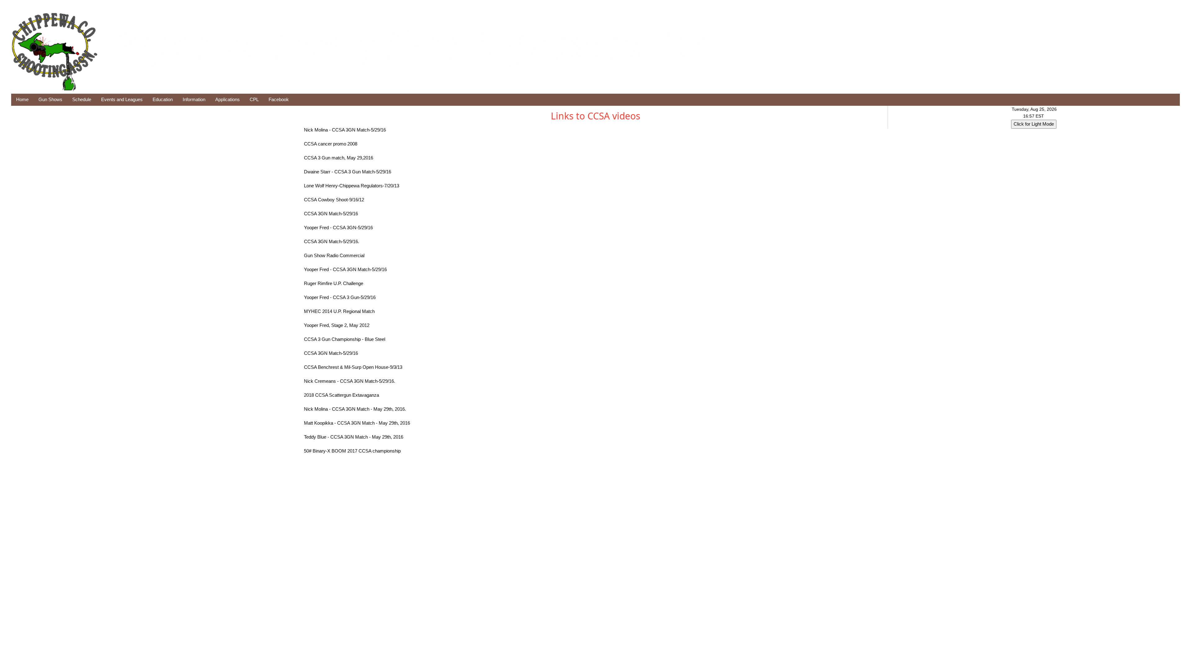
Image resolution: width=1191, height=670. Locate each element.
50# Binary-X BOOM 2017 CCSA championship (352, 450)
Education (163, 99)
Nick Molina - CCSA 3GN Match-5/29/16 (345, 129)
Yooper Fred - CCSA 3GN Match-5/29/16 (345, 269)
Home (22, 99)
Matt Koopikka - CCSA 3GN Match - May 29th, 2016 (357, 423)
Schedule (81, 99)
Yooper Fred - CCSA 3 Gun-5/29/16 (340, 297)
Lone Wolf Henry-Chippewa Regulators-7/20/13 (351, 185)
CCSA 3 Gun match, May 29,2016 (338, 157)
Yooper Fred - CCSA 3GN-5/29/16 (338, 227)
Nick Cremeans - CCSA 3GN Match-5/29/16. (349, 381)
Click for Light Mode (1034, 124)
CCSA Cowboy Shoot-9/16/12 (334, 199)
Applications (227, 99)
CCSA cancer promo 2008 (330, 143)
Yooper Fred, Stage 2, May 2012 (336, 325)
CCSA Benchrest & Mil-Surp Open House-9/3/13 (353, 367)
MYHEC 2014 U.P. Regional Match (339, 311)
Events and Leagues (122, 99)
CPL (254, 99)
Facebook (279, 99)
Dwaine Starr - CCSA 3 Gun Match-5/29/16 (347, 171)
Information (194, 99)
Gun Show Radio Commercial (334, 255)
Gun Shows (50, 99)
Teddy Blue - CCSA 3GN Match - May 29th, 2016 (353, 437)
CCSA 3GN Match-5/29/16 (331, 213)
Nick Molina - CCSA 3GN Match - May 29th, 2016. (355, 409)
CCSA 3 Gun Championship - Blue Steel (344, 339)
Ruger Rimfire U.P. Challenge (333, 283)
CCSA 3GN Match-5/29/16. (331, 241)
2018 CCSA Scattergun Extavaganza (341, 395)
